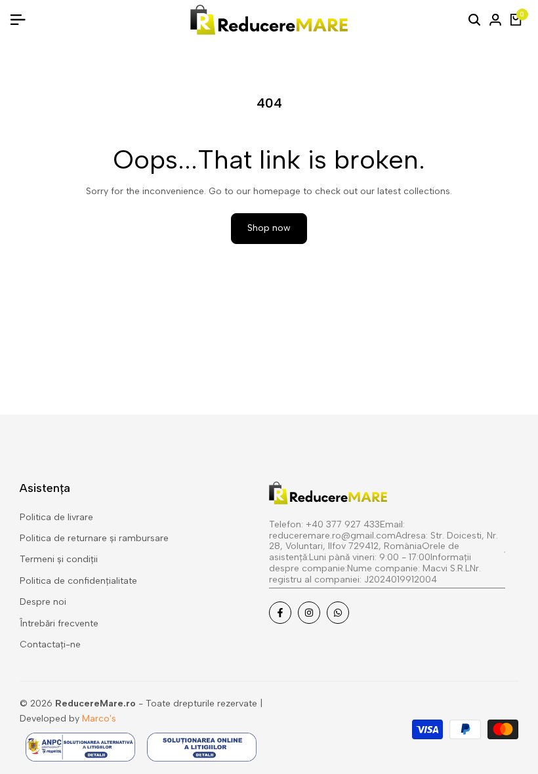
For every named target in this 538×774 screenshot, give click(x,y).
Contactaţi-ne (50, 644)
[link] (387, 553)
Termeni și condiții (59, 559)
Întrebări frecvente (59, 623)
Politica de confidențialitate (78, 580)
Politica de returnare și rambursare (94, 538)
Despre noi (43, 601)
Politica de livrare (56, 517)
